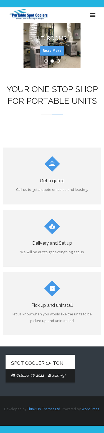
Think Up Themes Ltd (43, 409)
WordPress (90, 409)
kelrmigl (58, 375)
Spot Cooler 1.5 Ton (37, 363)
